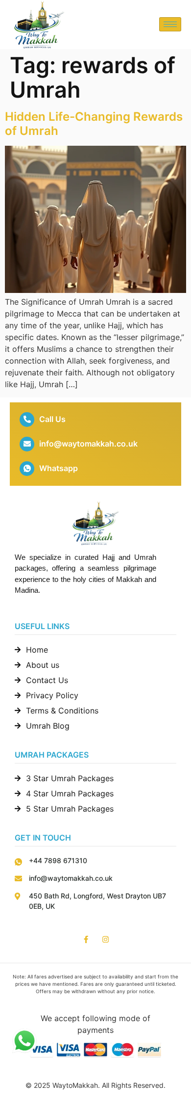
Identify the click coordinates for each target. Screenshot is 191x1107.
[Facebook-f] (86, 939)
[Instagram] (105, 939)
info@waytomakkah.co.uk (88, 443)
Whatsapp (58, 468)
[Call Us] (27, 419)
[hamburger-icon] (170, 24)
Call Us (52, 419)
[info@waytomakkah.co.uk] (27, 444)
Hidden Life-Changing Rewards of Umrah (94, 123)
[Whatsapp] (27, 468)
